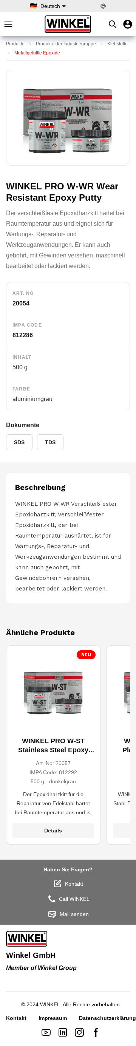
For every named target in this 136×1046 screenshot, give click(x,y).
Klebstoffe (117, 43)
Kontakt (74, 884)
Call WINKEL (74, 899)
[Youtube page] (46, 1032)
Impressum (53, 1018)
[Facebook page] (95, 1032)
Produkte (15, 43)
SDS (19, 442)
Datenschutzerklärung (107, 1018)
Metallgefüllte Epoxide (37, 53)
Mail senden (74, 914)
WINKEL (50, 1004)
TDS (50, 442)
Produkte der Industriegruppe (66, 43)
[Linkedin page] (62, 1032)
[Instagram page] (79, 1032)
